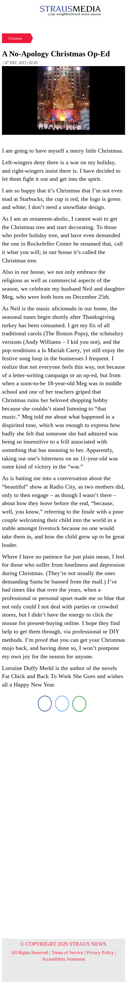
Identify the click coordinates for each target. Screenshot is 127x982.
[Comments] (79, 703)
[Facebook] (45, 703)
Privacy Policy (100, 952)
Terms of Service (67, 952)
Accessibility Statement (63, 959)
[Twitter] (62, 703)
